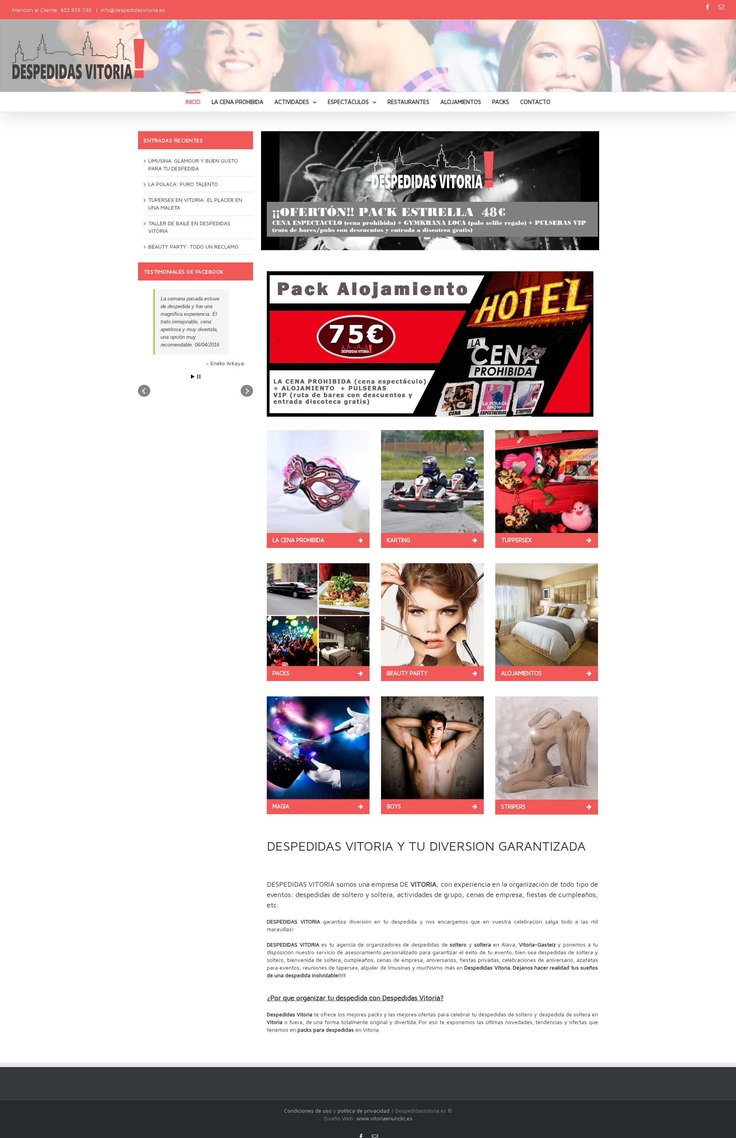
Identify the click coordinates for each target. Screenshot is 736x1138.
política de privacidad (363, 1110)
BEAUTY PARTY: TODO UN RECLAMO (193, 246)
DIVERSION (462, 845)
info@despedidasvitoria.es (132, 10)
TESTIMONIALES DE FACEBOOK (183, 271)
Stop (198, 346)
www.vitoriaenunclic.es (384, 1118)
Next (247, 360)
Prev (144, 360)
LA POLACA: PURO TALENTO (183, 184)
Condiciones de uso (308, 1110)
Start (193, 346)
